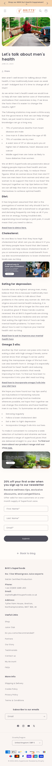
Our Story (9, 644)
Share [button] (7, 71)
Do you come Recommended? (19, 633)
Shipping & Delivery (14, 683)
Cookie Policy (11, 689)
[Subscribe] (44, 716)
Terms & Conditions (14, 700)
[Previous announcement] (4, 3)
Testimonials (11, 650)
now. (10, 448)
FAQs (7, 667)
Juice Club (10, 627)
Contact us (10, 656)
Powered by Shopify (36, 761)
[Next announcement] (47, 3)
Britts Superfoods (21, 761)
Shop (7, 621)
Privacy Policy (11, 694)
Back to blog (27, 553)
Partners (9, 639)
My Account (10, 661)
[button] (5, 11)
